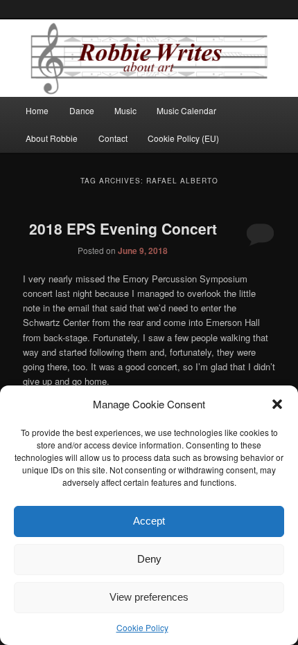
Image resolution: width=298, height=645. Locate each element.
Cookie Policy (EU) (183, 138)
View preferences (149, 597)
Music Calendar (186, 110)
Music (125, 110)
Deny (149, 559)
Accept (149, 521)
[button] (277, 404)
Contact (113, 138)
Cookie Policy (142, 627)
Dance (81, 110)
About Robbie (52, 138)
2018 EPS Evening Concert (123, 228)
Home (37, 110)
